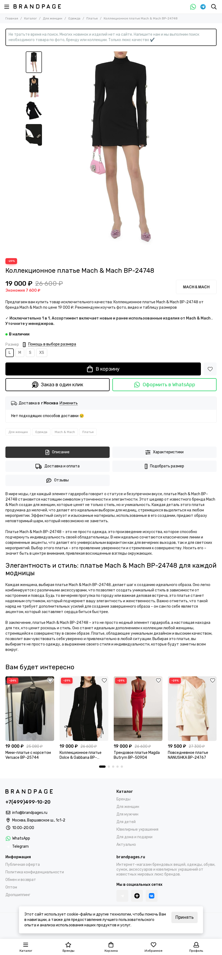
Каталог (30, 18)
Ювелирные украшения (137, 829)
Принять (184, 917)
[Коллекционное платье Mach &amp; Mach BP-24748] (120, 152)
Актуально (126, 844)
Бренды (123, 799)
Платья (92, 18)
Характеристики (168, 452)
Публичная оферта (22, 864)
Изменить (69, 403)
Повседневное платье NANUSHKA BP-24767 (188, 755)
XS (41, 352)
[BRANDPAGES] (37, 6)
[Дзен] (137, 896)
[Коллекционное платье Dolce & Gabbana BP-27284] (84, 708)
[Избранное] (210, 368)
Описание (61, 452)
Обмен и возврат (20, 879)
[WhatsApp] (193, 7)
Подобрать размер (167, 466)
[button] (47, 152)
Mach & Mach (65, 432)
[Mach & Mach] (196, 287)
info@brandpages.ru (29, 812)
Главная (11, 18)
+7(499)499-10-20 (28, 802)
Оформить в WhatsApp (169, 385)
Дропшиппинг (17, 895)
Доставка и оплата (62, 466)
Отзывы (61, 480)
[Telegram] (203, 7)
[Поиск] (213, 7)
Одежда (74, 18)
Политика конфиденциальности (34, 872)
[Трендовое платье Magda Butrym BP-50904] (138, 708)
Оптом (11, 887)
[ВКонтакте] (152, 896)
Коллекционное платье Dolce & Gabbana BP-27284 (81, 755)
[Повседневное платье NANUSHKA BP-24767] (192, 708)
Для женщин (52, 18)
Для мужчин (127, 814)
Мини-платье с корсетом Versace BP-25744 (28, 755)
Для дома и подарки (134, 837)
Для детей (126, 822)
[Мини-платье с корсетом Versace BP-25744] (29, 708)
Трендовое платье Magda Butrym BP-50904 (137, 755)
